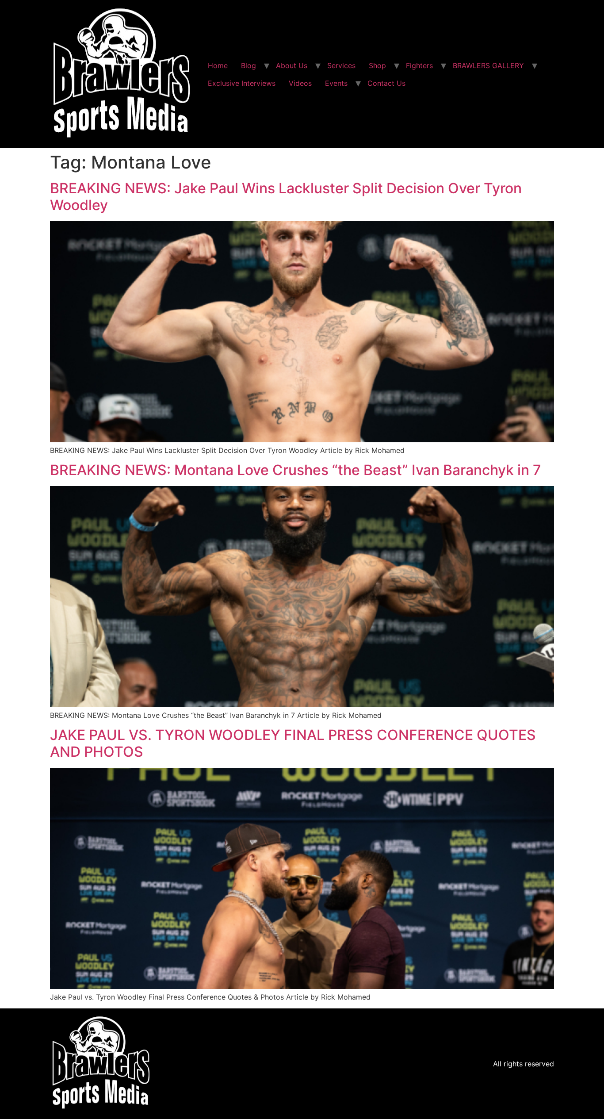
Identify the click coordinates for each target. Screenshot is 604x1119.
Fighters (419, 65)
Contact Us (386, 83)
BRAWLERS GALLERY (488, 65)
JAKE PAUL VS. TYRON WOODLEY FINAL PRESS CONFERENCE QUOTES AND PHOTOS (293, 743)
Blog (248, 65)
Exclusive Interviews (241, 83)
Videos (300, 83)
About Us (291, 65)
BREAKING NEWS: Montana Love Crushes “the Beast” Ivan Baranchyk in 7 (295, 470)
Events (336, 83)
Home (218, 65)
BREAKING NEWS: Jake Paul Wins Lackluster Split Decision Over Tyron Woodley (286, 197)
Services (341, 65)
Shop (377, 65)
